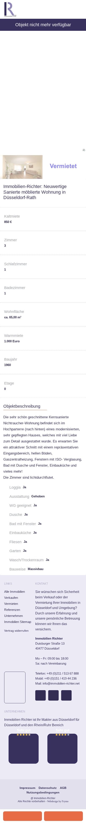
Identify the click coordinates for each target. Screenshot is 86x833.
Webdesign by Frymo (57, 801)
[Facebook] (40, 695)
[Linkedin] (66, 695)
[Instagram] (53, 695)
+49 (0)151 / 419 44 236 (60, 678)
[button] (79, 9)
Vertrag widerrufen (16, 630)
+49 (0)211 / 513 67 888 (63, 673)
